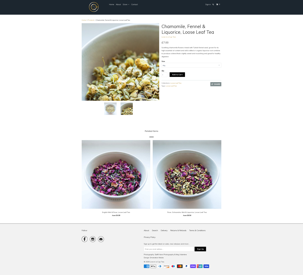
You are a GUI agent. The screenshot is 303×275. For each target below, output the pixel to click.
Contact (134, 4)
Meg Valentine (181, 254)
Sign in (208, 4)
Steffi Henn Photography (164, 254)
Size (163, 61)
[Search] (213, 4)
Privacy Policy (149, 237)
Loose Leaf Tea (175, 83)
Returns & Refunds (178, 230)
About (118, 4)
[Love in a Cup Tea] (94, 7)
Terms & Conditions (197, 230)
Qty (163, 71)
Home (111, 4)
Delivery (164, 230)
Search (155, 230)
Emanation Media (157, 258)
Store (125, 4)
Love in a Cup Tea (169, 37)
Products (91, 20)
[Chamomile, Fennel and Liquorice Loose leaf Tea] (120, 62)
